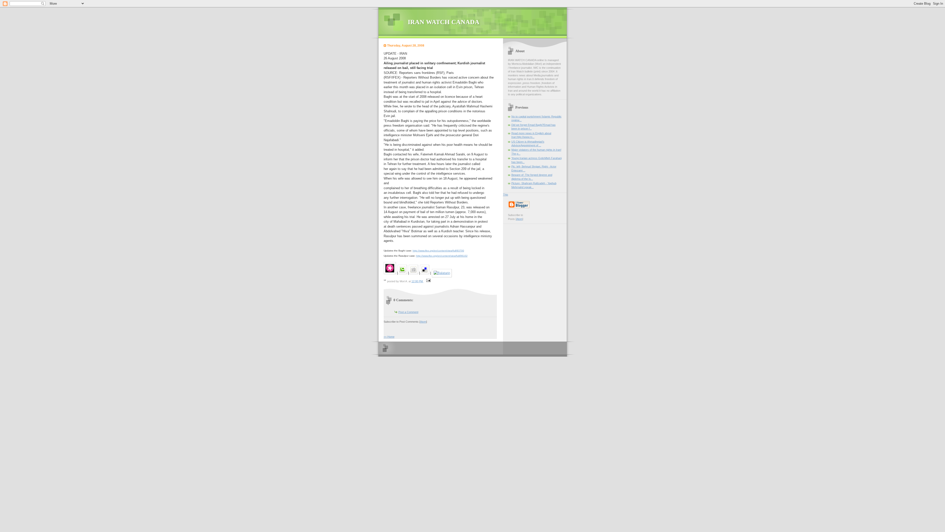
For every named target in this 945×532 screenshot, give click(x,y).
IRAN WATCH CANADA (443, 22)
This (505, 194)
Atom (423, 321)
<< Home (389, 336)
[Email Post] (428, 281)
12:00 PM (417, 281)
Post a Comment (408, 312)
